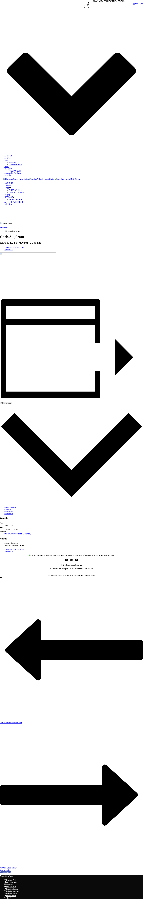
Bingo (6, 160)
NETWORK (8, 169)
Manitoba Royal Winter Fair (14, 247)
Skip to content (5, 870)
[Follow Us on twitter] (76, 561)
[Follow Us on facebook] (66, 561)
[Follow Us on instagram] (71, 561)
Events (6, 167)
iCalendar (7, 509)
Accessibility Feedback (12, 173)
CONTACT (8, 158)
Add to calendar (6, 403)
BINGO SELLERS (15, 162)
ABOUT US (8, 156)
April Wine (8, 250)
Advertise (7, 175)
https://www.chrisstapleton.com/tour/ (17, 534)
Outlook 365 (8, 511)
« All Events (4, 227)
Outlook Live (8, 514)
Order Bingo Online (15, 165)
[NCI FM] (40, 179)
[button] (5, 872)
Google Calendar (10, 507)
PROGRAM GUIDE (15, 171)
